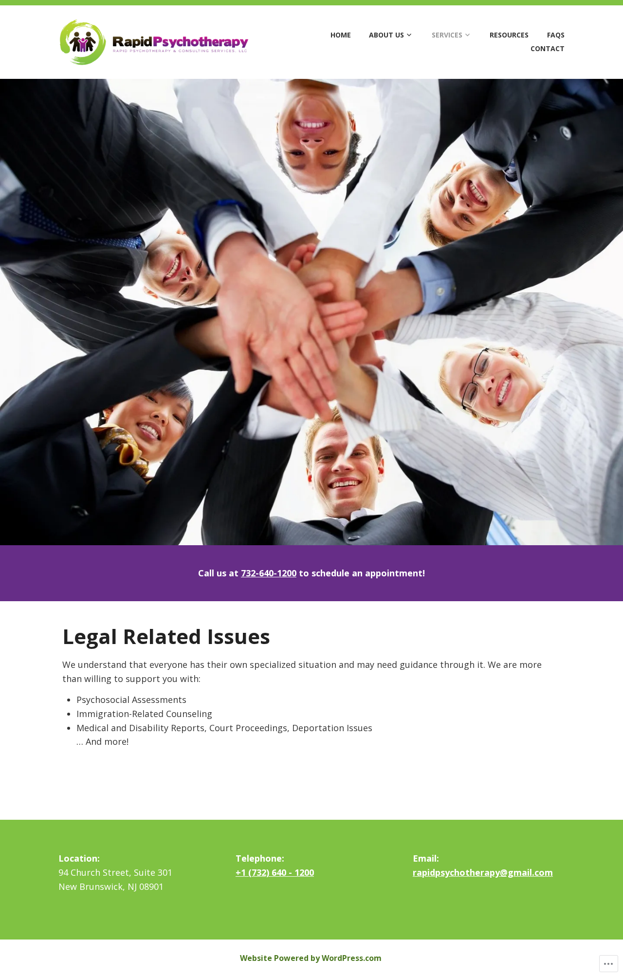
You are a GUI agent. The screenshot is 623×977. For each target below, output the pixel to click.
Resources (509, 34)
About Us (386, 34)
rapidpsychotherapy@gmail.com (483, 872)
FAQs (556, 34)
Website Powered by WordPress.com (311, 958)
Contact (548, 48)
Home (340, 34)
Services (447, 34)
